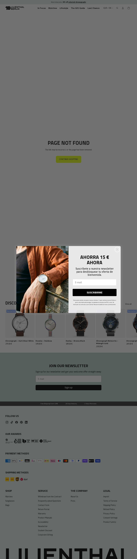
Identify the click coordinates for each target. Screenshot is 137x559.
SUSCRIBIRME (94, 292)
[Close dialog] (117, 249)
